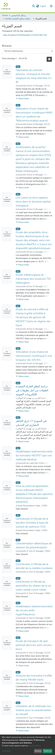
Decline (38, 751)
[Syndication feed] (49, 59)
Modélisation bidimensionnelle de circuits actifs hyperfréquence (34, 610)
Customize (6, 751)
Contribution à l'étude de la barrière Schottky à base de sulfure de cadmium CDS (32, 522)
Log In (43, 6)
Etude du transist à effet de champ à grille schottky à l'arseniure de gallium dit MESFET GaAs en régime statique (33, 317)
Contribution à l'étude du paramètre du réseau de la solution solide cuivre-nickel (34, 585)
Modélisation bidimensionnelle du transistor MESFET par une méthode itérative (34, 455)
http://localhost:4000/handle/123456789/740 (25, 35)
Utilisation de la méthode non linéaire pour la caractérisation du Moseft (33, 710)
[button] (37, 6)
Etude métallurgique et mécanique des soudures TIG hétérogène (33, 279)
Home (5, 15)
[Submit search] (33, 6)
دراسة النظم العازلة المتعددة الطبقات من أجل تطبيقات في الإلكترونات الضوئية (32, 390)
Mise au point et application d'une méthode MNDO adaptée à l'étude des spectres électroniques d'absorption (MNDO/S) (34, 494)
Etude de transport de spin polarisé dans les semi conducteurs (34, 645)
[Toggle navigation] (51, 6)
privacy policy (34, 745)
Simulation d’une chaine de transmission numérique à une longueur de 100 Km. (34, 356)
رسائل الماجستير (18, 15)
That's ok (47, 751)
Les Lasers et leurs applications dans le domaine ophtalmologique (34, 201)
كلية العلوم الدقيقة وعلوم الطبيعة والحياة (18, 18)
